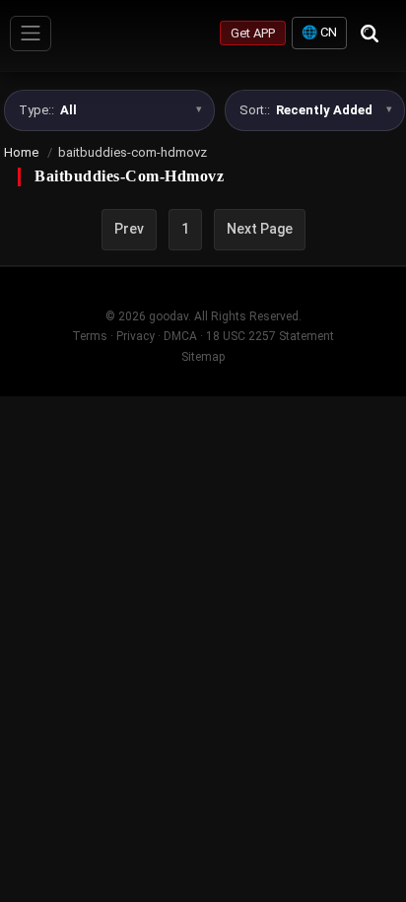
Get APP (253, 33)
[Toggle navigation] (30, 33)
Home (21, 152)
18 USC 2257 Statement (270, 336)
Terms (89, 336)
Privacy (135, 336)
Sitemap (203, 357)
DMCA (180, 336)
